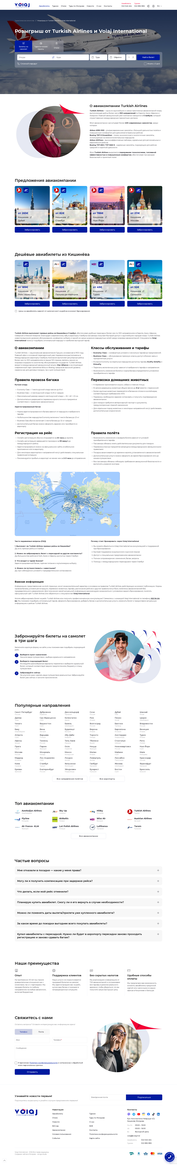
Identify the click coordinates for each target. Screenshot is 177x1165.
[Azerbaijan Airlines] (32, 811)
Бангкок (119, 724)
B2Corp (55, 1126)
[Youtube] (138, 1114)
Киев (17, 764)
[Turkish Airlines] (144, 811)
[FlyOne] (32, 819)
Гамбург (94, 764)
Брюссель (145, 769)
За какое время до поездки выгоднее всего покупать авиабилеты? (62, 923)
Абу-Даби (69, 735)
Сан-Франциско (48, 718)
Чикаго (18, 724)
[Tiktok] (153, 1114)
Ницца (93, 746)
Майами (119, 752)
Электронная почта (99, 1097)
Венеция (144, 729)
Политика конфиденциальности (103, 1134)
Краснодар (145, 758)
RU (158, 6)
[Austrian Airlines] (144, 819)
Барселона (120, 729)
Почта (41, 1032)
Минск (68, 752)
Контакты (108, 6)
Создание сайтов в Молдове (25, 1154)
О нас (98, 6)
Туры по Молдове (76, 6)
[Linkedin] (158, 1114)
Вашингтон (45, 724)
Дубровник (45, 712)
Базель (68, 724)
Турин (143, 735)
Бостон (118, 769)
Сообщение (21, 1048)
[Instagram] (143, 1114)
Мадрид (19, 758)
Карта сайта (94, 1138)
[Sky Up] (69, 811)
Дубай (118, 712)
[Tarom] (144, 827)
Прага (18, 746)
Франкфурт (145, 764)
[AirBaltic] (69, 819)
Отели (63, 6)
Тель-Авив (70, 741)
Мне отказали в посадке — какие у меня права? (49, 870)
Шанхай (144, 712)
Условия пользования (61, 1134)
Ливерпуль (95, 758)
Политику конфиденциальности (43, 1063)
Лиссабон (120, 758)
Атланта (19, 735)
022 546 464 (126, 6)
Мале (142, 752)
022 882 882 (139, 6)
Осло (67, 746)
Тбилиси (94, 741)
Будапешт (70, 729)
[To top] (4, 1160)
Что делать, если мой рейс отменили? (42, 891)
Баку (17, 729)
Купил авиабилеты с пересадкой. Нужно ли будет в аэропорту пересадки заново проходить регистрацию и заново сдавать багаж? (79, 936)
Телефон (23, 1032)
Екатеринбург (47, 769)
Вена (42, 729)
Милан (93, 752)
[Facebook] (148, 1114)
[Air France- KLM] (32, 827)
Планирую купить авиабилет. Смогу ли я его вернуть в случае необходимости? (70, 902)
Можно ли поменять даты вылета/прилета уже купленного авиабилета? (65, 912)
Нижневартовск (123, 746)
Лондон (69, 758)
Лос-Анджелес (47, 758)
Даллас (18, 718)
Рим (92, 718)
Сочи (92, 712)
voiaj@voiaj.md (133, 1136)
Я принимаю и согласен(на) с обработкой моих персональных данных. (50, 1064)
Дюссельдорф (72, 712)
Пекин (118, 718)
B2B (91, 1126)
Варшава (44, 735)
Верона (93, 729)
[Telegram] (133, 1114)
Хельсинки (70, 764)
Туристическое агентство (24, 21)
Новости (90, 6)
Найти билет (148, 57)
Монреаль (45, 752)
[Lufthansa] (107, 827)
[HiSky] (107, 811)
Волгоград (95, 724)
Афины (18, 741)
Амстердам (120, 735)
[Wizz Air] (107, 819)
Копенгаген (71, 718)
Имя (18, 1040)
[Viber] (128, 1114)
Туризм (55, 6)
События (56, 1138)
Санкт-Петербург (23, 712)
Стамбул (44, 764)
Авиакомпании (58, 1130)
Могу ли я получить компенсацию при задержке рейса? (55, 880)
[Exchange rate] (148, 6)
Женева (118, 764)
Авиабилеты (44, 6)
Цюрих (143, 718)
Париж (43, 746)
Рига (142, 741)
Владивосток (146, 724)
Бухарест (94, 769)
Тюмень (44, 741)
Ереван (18, 769)
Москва (18, 752)
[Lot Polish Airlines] (69, 827)
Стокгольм (120, 741)
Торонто (94, 735)
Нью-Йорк (145, 746)
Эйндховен (70, 769)
